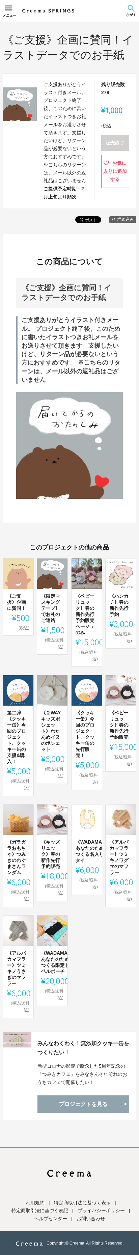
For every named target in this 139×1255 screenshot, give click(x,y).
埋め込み (125, 219)
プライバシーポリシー (101, 1210)
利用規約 (35, 1202)
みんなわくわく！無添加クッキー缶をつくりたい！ (83, 1047)
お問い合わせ (91, 1218)
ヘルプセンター (50, 1218)
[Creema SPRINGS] (48, 11)
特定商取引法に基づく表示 (82, 1202)
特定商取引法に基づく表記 (39, 1210)
